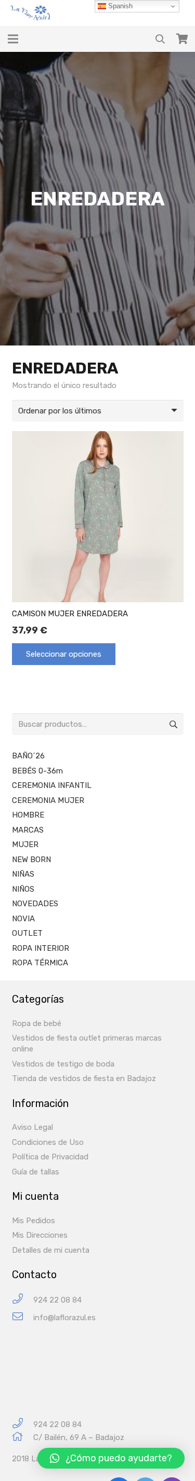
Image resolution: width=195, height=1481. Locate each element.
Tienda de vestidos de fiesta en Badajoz (84, 1078)
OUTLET (27, 933)
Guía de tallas (35, 1172)
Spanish (119, 6)
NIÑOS (23, 889)
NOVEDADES (35, 903)
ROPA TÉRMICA (40, 962)
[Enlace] (32, 13)
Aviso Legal (32, 1127)
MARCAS (28, 830)
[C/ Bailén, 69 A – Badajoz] (22, 1437)
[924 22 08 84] (22, 1300)
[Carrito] (182, 39)
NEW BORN (31, 859)
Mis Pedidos (33, 1220)
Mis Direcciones (40, 1235)
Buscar (173, 724)
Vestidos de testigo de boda (63, 1064)
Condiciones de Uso (48, 1142)
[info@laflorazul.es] (22, 1317)
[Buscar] (160, 39)
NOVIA (23, 918)
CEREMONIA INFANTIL (52, 785)
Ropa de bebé (36, 1023)
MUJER (25, 844)
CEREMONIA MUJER (48, 800)
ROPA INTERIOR (40, 948)
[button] (111, 1458)
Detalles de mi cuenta (50, 1250)
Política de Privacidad (50, 1156)
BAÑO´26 (28, 755)
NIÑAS (23, 874)
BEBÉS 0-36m (37, 771)
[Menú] (13, 39)
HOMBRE (28, 815)
